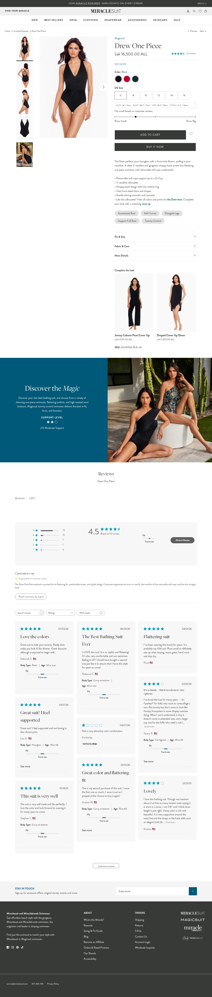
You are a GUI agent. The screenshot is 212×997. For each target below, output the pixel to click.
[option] (73, 87)
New (35, 20)
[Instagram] (12, 947)
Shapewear (113, 20)
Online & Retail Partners (96, 948)
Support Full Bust (127, 221)
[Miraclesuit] (106, 11)
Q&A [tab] (32, 498)
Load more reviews (106, 866)
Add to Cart (150, 135)
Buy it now (155, 147)
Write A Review (182, 540)
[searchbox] (26, 612)
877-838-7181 (37, 983)
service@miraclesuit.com (17, 983)
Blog (86, 936)
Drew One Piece (39, 31)
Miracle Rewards (88, 3)
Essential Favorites (21, 31)
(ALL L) (201, 3)
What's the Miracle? (94, 920)
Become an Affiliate (94, 942)
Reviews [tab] (20, 498)
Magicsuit (120, 38)
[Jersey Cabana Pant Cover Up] (134, 303)
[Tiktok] (22, 947)
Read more (149, 727)
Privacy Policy (53, 983)
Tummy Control (153, 221)
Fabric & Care (122, 246)
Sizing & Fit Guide (93, 931)
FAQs (138, 931)
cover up (146, 204)
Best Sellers (53, 20)
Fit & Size (120, 237)
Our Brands (90, 953)
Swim (73, 20)
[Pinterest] (17, 947)
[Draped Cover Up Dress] (176, 303)
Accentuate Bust (126, 213)
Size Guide (121, 64)
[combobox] (60, 613)
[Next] (103, 87)
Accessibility (90, 959)
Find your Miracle (17, 10)
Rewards (88, 925)
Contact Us (141, 936)
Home (7, 31)
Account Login (142, 942)
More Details (121, 255)
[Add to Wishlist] (190, 134)
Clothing (90, 20)
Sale (177, 20)
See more (148, 761)
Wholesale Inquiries (145, 948)
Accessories (137, 20)
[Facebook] (8, 947)
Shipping (139, 920)
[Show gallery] (73, 87)
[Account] (187, 11)
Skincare (160, 20)
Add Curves (150, 213)
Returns (139, 925)
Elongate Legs (172, 213)
